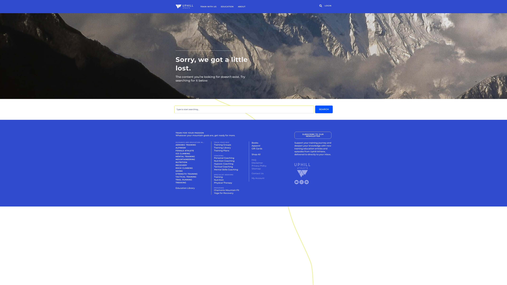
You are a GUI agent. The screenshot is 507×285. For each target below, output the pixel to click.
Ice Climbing (183, 153)
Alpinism (181, 148)
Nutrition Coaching (224, 161)
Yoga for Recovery (223, 193)
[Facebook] (306, 182)
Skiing (179, 171)
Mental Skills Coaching (226, 169)
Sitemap (256, 168)
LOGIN (328, 5)
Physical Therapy (223, 183)
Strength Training (187, 174)
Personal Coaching (224, 158)
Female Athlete (185, 150)
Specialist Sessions (223, 175)
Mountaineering (185, 159)
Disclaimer (257, 163)
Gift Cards (257, 148)
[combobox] (244, 109)
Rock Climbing (184, 168)
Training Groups (222, 145)
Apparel (256, 145)
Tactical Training (186, 177)
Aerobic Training (186, 145)
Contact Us (258, 173)
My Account (258, 178)
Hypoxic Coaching (223, 164)
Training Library (222, 147)
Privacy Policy (259, 166)
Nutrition (181, 162)
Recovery (181, 165)
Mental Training (185, 156)
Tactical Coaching (223, 166)
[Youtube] (296, 182)
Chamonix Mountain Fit (226, 190)
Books (255, 143)
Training (218, 177)
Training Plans (221, 150)
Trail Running (184, 180)
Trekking (181, 182)
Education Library (185, 188)
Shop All (256, 154)
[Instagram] (301, 182)
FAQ (254, 160)
